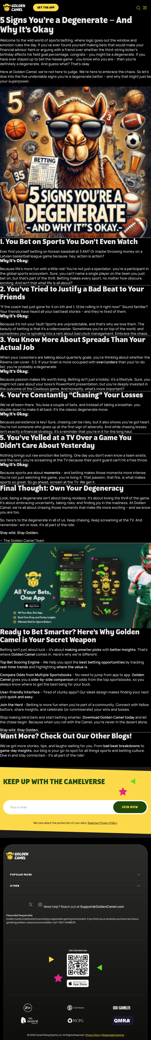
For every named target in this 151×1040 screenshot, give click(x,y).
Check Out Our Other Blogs (85, 736)
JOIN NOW (130, 807)
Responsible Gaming (113, 1035)
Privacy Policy (93, 1035)
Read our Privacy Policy (102, 823)
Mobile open (143, 7)
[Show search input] (138, 8)
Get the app (45, 7)
